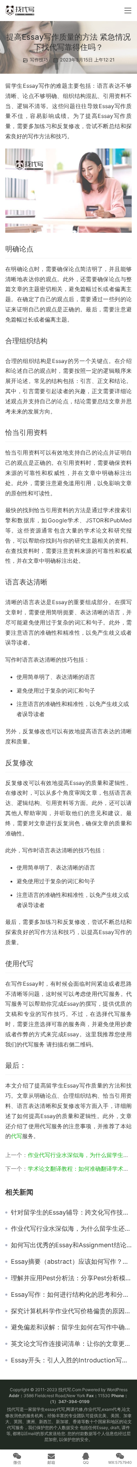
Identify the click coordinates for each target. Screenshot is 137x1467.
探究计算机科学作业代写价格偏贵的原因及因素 (71, 1311)
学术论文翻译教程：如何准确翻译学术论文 (81, 1168)
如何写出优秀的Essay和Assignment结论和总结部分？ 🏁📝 (71, 1245)
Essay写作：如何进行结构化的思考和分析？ (71, 1294)
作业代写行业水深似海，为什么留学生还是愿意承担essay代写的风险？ (71, 1228)
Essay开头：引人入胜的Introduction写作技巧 (71, 1360)
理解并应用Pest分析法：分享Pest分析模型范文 (71, 1278)
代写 (16, 1135)
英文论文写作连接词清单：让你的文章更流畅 (71, 1343)
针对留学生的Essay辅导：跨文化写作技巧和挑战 (71, 1212)
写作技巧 (39, 59)
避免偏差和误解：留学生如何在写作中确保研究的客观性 (71, 1327)
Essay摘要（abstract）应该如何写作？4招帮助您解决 (71, 1261)
